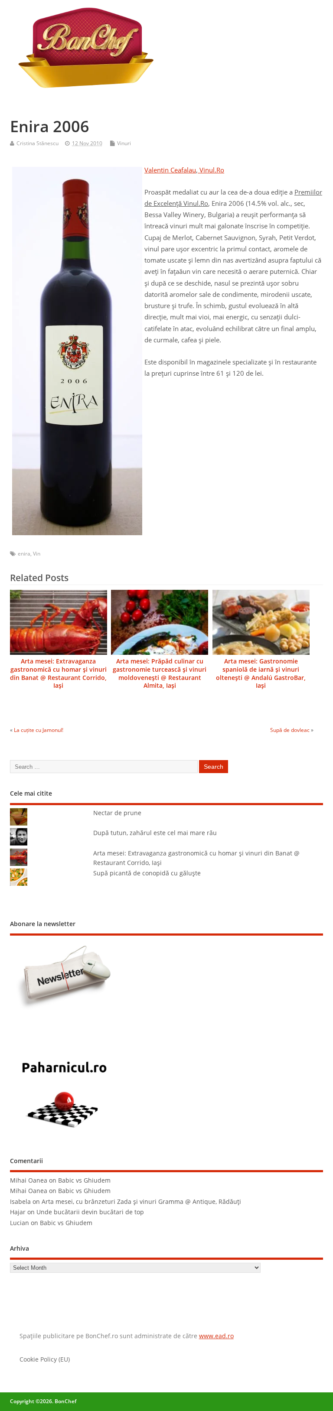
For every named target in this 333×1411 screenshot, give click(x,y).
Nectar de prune (117, 813)
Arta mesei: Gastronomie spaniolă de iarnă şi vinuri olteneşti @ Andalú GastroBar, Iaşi (261, 673)
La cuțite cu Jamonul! (38, 730)
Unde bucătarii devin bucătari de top (90, 1212)
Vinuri (124, 143)
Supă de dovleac (290, 730)
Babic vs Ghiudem (84, 1180)
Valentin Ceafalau (170, 170)
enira (24, 553)
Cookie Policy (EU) (45, 1359)
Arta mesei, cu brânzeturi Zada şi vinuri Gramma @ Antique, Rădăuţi (141, 1202)
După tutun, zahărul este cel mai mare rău (155, 833)
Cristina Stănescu (37, 143)
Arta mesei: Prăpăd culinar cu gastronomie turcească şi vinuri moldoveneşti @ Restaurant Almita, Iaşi (159, 673)
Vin (36, 553)
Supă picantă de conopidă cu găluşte (147, 873)
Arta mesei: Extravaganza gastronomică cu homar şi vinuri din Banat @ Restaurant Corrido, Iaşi (58, 673)
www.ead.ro (216, 1336)
